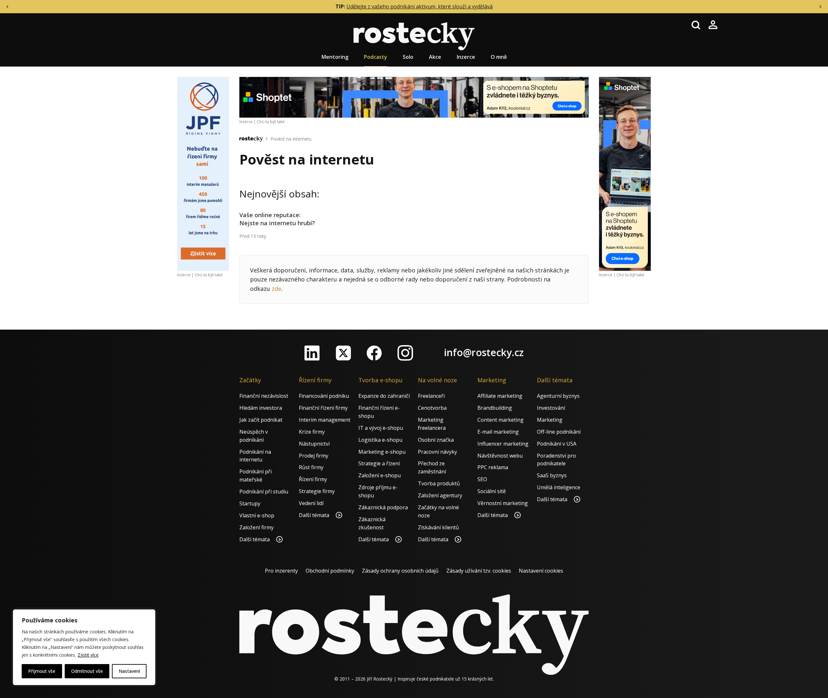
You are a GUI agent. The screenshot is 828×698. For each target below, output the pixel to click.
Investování (551, 407)
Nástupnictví (314, 443)
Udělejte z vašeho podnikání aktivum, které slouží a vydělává (419, 6)
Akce (435, 56)
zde (276, 288)
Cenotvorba (432, 407)
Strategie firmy (317, 491)
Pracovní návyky (437, 451)
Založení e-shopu (379, 475)
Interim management (324, 419)
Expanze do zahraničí (384, 395)
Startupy (249, 503)
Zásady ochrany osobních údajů (400, 570)
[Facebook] (374, 353)
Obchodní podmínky (330, 570)
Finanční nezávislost (263, 395)
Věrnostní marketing (502, 503)
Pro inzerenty (281, 570)
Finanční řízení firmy (323, 407)
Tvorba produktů (439, 483)
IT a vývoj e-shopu (380, 427)
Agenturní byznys (558, 395)
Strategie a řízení (379, 463)
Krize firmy (312, 431)
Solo (408, 56)
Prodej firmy (313, 455)
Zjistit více (88, 655)
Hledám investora (260, 407)
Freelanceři (431, 395)
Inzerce (466, 56)
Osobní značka (436, 439)
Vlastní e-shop (256, 515)
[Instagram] (405, 353)
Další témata (255, 539)
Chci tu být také (209, 275)
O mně (499, 56)
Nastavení (129, 671)
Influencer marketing (502, 443)
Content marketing (500, 419)
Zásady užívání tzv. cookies (478, 570)
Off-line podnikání (559, 431)
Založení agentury (440, 495)
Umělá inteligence (558, 487)
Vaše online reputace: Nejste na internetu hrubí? (277, 219)
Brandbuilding (494, 407)
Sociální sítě (491, 491)
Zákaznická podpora (383, 507)
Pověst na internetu (290, 139)
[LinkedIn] (312, 353)
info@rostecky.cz (484, 352)
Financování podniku (324, 395)
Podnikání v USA (556, 443)
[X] (343, 353)
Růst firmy (311, 467)
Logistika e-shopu (380, 439)
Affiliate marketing (499, 395)
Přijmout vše (41, 671)
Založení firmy (256, 527)
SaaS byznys (552, 475)
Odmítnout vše (87, 671)
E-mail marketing (498, 431)
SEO (482, 479)
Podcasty (375, 56)
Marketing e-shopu (382, 451)
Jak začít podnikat (260, 419)
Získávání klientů (438, 527)
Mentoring (334, 56)
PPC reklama (492, 467)
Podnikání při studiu (263, 491)
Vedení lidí (311, 503)
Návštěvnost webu (500, 455)
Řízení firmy (313, 479)
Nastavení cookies (541, 570)
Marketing (549, 419)
